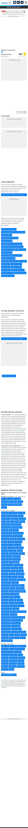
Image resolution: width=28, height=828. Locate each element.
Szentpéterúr (5, 539)
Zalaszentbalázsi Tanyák (18, 617)
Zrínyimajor (5, 637)
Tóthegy (20, 501)
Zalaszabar (13, 614)
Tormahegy (13, 501)
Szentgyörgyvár (6, 524)
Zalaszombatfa (5, 632)
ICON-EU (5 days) (20, 249)
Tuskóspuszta (16, 559)
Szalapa (22, 521)
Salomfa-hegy (21, 646)
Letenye (20, 515)
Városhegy (4, 591)
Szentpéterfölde (18, 536)
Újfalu (11, 637)
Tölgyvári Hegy (13, 657)
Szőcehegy (11, 547)
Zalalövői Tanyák (21, 611)
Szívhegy (4, 547)
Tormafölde (9, 556)
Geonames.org (4, 681)
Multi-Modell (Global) (20, 272)
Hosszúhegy (17, 498)
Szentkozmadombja (16, 527)
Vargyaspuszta (20, 573)
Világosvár (4, 579)
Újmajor (23, 637)
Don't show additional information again (14, 718)
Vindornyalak (21, 579)
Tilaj (3, 556)
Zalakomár (15, 608)
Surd (17, 521)
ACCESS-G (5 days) (16, 264)
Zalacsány (4, 603)
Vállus (22, 585)
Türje (21, 568)
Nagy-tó (14, 674)
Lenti (15, 515)
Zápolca (11, 669)
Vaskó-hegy (5, 660)
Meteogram (14, 188)
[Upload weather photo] (14, 2)
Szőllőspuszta (19, 547)
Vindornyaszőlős (6, 582)
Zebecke (24, 634)
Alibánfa (11, 504)
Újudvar (10, 640)
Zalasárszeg (22, 632)
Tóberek (4, 507)
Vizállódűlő (15, 582)
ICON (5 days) (5, 267)
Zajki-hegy (20, 663)
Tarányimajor (12, 550)
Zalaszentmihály (6, 629)
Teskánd (22, 553)
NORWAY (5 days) (16, 267)
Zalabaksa (4, 600)
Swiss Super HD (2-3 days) (9, 229)
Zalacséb (11, 603)
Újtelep (4, 640)
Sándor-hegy (5, 654)
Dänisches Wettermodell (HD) (9, 261)
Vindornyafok (12, 579)
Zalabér (20, 600)
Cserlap (4, 498)
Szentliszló (4, 530)
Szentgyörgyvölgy (16, 524)
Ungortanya (20, 571)
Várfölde (12, 588)
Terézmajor (5, 553)
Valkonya (12, 573)
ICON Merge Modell (6, 241)
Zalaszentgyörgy (6, 623)
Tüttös (13, 571)
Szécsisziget (17, 544)
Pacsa (3, 521)
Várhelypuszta (20, 588)
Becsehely (4, 512)
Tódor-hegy (5, 657)
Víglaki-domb (13, 663)
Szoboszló (10, 542)
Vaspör (21, 576)
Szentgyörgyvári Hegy (7, 652)
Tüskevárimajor (6, 571)
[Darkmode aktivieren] (18, 2)
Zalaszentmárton (16, 629)
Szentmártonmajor (18, 533)
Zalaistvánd (13, 605)
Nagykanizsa (14, 518)
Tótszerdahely (5, 568)
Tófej (17, 562)
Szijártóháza (21, 539)
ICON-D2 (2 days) (6, 235)
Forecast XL (18, 479)
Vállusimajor (5, 588)
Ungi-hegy (21, 657)
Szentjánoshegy (6, 527)
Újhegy (17, 637)
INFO (26, 56)
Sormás (12, 649)
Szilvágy (4, 542)
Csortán (10, 498)
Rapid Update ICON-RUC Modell (9, 238)
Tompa (20, 654)
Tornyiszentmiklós (6, 559)
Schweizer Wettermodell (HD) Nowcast (11, 255)
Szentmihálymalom (6, 533)
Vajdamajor (5, 573)
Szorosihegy (18, 542)
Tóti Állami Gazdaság (7, 565)
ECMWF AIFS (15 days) (8, 249)
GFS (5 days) (22, 261)
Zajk (11, 597)
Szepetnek (13, 539)
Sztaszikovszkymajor (7, 544)
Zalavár (11, 634)
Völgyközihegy (5, 594)
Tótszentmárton (18, 565)
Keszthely (9, 515)
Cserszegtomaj (13, 512)
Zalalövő (13, 611)
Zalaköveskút (5, 611)
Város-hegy (5, 663)
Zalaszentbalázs (6, 617)
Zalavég (17, 634)
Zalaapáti (17, 597)
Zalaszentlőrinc (15, 626)
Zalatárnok (4, 634)
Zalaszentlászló (6, 626)
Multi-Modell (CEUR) (7, 272)
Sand (12, 521)
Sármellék (4, 550)
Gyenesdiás (21, 512)
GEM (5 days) (5, 264)
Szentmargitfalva (14, 530)
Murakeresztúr (5, 518)
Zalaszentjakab (16, 623)
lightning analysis (17, 430)
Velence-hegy (13, 660)
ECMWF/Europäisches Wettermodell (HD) (12, 246)
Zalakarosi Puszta (6, 608)
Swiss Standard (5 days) (8, 258)
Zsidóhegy (4, 666)
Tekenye (20, 550)
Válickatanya (15, 585)
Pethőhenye (18, 504)
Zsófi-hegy (4, 669)
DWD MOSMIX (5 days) (7, 275)
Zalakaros (20, 605)
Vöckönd (18, 591)
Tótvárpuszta (14, 568)
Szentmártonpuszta (6, 536)
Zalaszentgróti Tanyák (16, 620)
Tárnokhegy (5, 562)
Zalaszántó (14, 632)
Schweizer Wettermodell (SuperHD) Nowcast (13, 232)
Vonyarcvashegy (6, 585)
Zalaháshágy (5, 605)
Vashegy (15, 576)
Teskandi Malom (14, 553)
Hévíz (3, 515)
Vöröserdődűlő (14, 594)
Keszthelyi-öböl (5, 674)
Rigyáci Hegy (5, 646)
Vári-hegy (21, 660)
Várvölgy (11, 591)
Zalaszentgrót (5, 620)
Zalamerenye (5, 614)
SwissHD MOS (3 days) (18, 270)
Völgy (23, 591)
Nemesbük (22, 518)
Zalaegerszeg (19, 603)
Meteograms (8, 479)
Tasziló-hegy (13, 654)
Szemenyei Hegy (20, 649)
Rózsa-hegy (13, 646)
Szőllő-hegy (18, 652)
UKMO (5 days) (6, 270)
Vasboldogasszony (6, 576)
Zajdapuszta (5, 597)
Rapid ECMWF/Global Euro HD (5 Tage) (11, 243)
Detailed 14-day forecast (9, 376)
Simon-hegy (5, 649)
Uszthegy (4, 504)
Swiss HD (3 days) (6, 252)
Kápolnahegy (5, 501)
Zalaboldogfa (12, 600)
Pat (8, 521)
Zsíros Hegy (21, 666)
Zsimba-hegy (12, 666)
